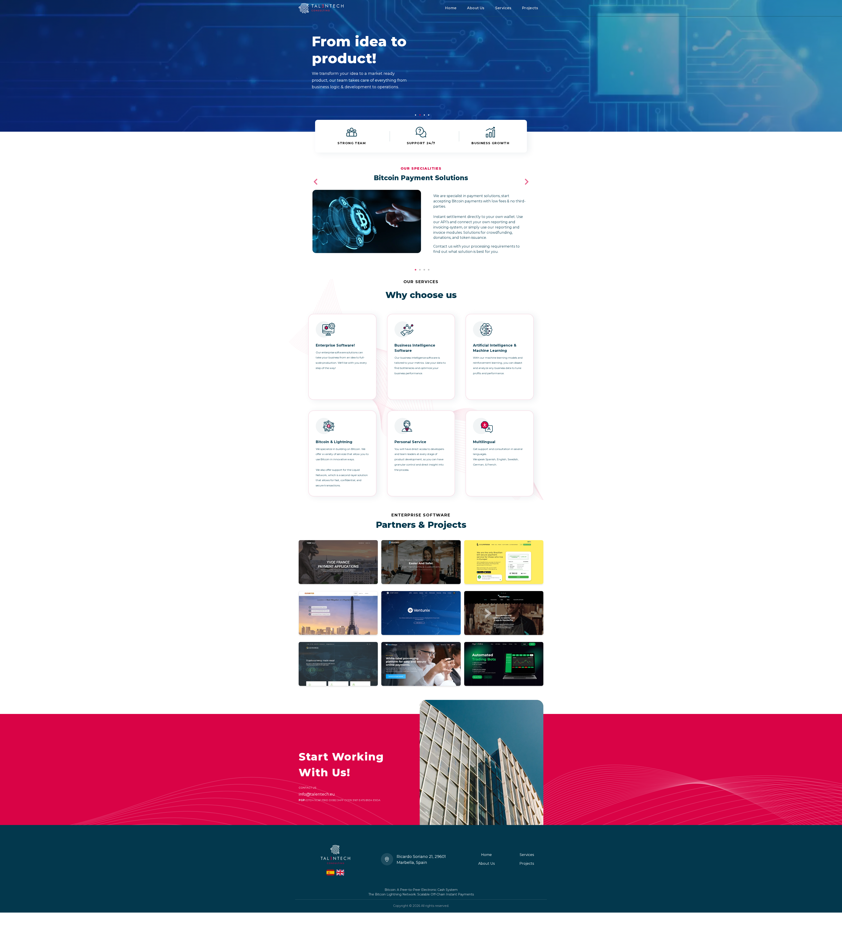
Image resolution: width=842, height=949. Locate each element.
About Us (475, 8)
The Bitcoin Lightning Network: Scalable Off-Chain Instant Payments (421, 894)
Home (451, 8)
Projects (530, 8)
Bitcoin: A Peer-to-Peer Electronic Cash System (421, 890)
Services (503, 8)
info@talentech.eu (317, 794)
